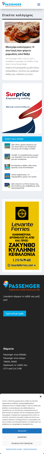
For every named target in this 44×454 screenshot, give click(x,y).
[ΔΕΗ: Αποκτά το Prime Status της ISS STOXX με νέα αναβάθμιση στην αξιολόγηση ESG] (7, 185)
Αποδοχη (22, 431)
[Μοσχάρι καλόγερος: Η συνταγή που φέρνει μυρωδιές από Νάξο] (22, 32)
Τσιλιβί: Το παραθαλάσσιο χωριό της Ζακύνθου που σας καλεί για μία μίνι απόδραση (24, 157)
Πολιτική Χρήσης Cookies (14, 449)
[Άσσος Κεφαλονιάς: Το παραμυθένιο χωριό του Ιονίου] (7, 176)
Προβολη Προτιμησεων (22, 443)
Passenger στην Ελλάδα (24, 61)
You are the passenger (18, 64)
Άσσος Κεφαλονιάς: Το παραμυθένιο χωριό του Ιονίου (24, 176)
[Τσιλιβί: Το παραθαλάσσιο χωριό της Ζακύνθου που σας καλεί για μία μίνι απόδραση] (7, 156)
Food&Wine (10, 61)
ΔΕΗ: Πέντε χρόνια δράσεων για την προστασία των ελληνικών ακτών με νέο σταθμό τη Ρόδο (24, 147)
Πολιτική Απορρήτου (30, 449)
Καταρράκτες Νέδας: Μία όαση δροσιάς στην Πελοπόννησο (24, 166)
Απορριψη (22, 437)
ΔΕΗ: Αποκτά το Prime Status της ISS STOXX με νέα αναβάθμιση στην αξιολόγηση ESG (25, 186)
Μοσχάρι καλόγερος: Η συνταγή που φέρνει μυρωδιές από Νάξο (20, 50)
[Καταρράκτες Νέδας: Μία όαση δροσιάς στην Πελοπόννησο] (7, 167)
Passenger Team (15, 59)
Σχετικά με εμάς (15, 313)
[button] (40, 396)
